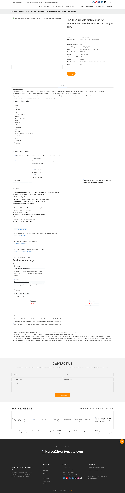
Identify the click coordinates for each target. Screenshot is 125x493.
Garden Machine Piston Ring (69, 474)
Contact (45, 484)
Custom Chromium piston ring (41, 431)
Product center (109, 408)
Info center (46, 478)
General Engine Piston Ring (85, 408)
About (44, 476)
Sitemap (70, 490)
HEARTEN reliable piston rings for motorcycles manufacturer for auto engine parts (55, 11)
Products (45, 470)
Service (45, 473)
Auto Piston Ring (66, 467)
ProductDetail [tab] (62, 85)
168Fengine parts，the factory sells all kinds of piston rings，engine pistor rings (104, 432)
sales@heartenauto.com (64, 451)
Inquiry (71, 74)
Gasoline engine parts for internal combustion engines (20, 432)
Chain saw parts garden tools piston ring (83, 432)
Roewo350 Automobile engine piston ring (62, 432)
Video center (46, 481)
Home (44, 467)
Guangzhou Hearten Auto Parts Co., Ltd (22, 11)
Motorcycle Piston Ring (98, 408)
